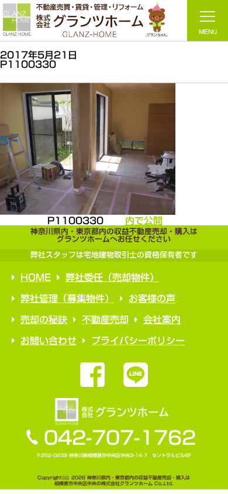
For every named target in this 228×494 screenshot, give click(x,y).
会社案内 (161, 319)
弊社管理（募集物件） (67, 298)
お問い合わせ (48, 340)
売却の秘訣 (43, 319)
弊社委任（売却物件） (112, 277)
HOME (35, 277)
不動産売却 (104, 319)
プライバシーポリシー (137, 340)
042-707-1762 (120, 437)
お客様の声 (152, 298)
